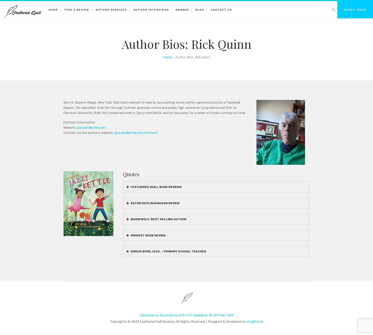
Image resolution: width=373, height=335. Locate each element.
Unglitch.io (255, 322)
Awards (182, 9)
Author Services (111, 9)
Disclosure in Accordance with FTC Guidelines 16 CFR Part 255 (186, 315)
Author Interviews (151, 9)
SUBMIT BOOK (355, 9)
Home (53, 9)
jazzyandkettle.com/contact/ (136, 133)
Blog (199, 9)
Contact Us (221, 9)
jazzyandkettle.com (91, 128)
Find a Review (77, 9)
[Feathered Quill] (22, 6)
